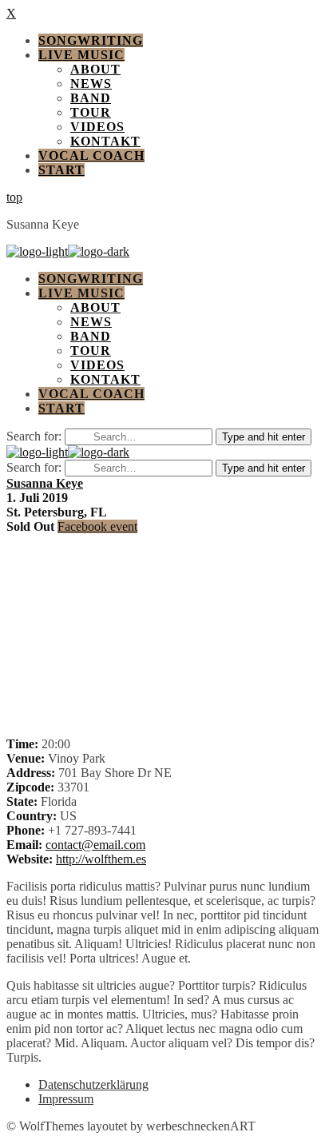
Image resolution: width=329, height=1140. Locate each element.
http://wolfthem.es (101, 859)
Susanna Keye (44, 483)
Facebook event (97, 526)
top (14, 197)
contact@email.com (95, 844)
